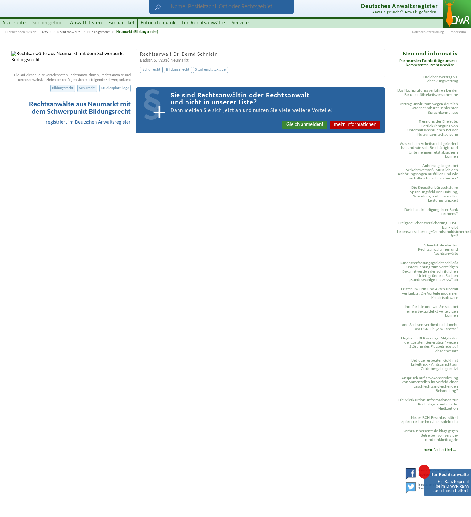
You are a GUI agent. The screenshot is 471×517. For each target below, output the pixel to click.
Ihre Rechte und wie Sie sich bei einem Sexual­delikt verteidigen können (431, 311)
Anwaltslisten (86, 23)
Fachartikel (121, 23)
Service (240, 23)
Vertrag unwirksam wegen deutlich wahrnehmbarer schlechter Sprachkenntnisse (429, 108)
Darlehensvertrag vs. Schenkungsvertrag (440, 79)
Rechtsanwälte (69, 32)
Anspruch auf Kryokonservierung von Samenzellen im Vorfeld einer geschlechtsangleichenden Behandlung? (429, 384)
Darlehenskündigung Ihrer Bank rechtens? (431, 212)
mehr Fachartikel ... (440, 450)
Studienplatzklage (115, 88)
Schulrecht (87, 88)
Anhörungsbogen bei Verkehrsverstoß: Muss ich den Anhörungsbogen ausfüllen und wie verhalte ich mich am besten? (428, 172)
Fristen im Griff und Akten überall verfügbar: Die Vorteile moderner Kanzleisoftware (429, 293)
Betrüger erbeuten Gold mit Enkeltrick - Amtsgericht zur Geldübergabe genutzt (434, 364)
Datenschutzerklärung (428, 32)
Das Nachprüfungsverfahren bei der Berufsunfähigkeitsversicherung (427, 92)
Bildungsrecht (98, 32)
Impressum (458, 32)
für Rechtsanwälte (203, 23)
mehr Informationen (355, 124)
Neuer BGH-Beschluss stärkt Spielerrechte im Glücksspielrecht (429, 420)
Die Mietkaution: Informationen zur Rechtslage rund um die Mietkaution (428, 404)
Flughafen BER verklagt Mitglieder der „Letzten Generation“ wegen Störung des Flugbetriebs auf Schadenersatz (429, 344)
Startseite (14, 23)
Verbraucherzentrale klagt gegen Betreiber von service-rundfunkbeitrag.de (430, 435)
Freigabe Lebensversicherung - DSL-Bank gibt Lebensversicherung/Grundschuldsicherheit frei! (428, 229)
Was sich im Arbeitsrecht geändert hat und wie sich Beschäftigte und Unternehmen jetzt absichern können (429, 150)
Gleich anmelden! (304, 124)
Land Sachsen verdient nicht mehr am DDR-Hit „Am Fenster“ (429, 327)
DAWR (46, 32)
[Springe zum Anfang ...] (459, 505)
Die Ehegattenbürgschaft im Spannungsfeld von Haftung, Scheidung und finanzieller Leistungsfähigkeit (434, 194)
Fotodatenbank (158, 23)
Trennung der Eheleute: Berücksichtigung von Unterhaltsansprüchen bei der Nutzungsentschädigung (432, 128)
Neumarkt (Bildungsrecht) (137, 32)
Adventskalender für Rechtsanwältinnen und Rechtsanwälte (438, 249)
